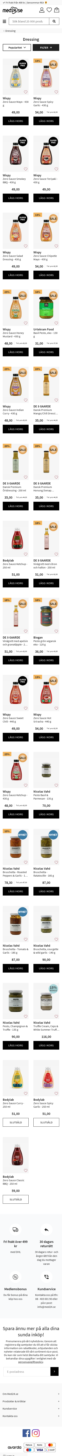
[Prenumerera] (54, 1371)
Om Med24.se (10, 1394)
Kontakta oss (10, 1416)
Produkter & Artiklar (14, 1401)
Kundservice (10, 1408)
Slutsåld (16, 1122)
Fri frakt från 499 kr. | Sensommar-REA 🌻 (26, 2)
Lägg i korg (15, 121)
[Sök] (54, 21)
